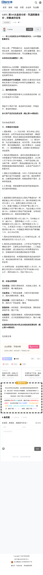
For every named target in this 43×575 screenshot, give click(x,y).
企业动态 (6, 22)
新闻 (10, 7)
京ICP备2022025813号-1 (21, 559)
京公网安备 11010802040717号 (23, 562)
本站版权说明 (28, 565)
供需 (22, 7)
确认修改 (38, 423)
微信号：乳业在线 (16, 565)
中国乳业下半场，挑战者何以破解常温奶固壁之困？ (33, 375)
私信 (37, 29)
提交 (37, 449)
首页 (4, 7)
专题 (16, 7)
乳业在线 (26, 556)
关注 (30, 29)
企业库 (28, 7)
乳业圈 (36, 7)
